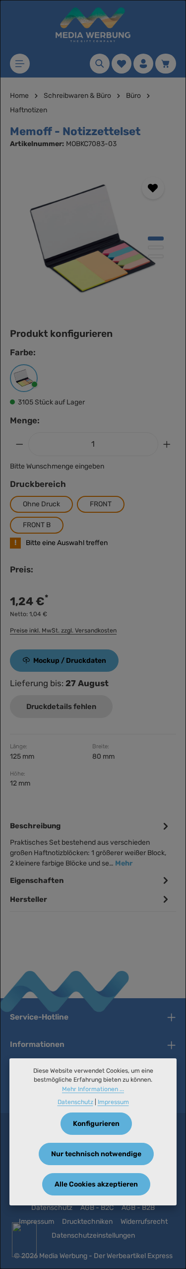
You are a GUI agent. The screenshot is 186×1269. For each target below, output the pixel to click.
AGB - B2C (97, 1207)
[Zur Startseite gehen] (93, 24)
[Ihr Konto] (143, 64)
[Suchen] (100, 64)
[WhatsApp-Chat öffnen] (24, 1239)
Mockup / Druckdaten (69, 660)
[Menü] (20, 64)
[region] (93, 239)
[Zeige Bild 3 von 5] (156, 256)
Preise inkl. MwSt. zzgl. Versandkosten (63, 630)
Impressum (113, 1102)
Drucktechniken (87, 1221)
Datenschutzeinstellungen (93, 1235)
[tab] (90, 843)
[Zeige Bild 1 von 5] (156, 238)
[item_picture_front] (93, 239)
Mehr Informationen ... (93, 1089)
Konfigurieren (96, 1123)
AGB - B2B (138, 1207)
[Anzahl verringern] (19, 444)
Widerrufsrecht (144, 1221)
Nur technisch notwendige (96, 1154)
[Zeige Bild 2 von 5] (156, 247)
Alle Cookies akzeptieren (96, 1184)
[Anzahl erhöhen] (167, 444)
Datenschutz (51, 1207)
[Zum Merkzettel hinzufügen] (153, 188)
